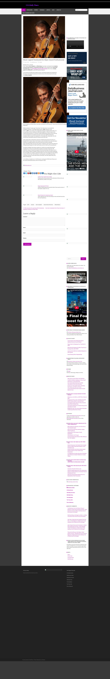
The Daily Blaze (70, 497)
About (53, 9)
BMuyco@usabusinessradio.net (73, 418)
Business (36, 9)
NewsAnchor (39, 659)
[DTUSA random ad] (44, 167)
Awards (32, 204)
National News (29, 9)
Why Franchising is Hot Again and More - (75, 515)
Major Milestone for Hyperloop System (45, 195)
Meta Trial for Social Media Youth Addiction (76, 378)
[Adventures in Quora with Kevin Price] (74, 361)
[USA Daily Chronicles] (72, 481)
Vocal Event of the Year (48, 204)
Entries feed (70, 556)
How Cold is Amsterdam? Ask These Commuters (54, 208)
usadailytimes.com (34, 62)
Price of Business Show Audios (28, 12)
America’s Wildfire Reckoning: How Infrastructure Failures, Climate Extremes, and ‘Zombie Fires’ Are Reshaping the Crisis (77, 472)
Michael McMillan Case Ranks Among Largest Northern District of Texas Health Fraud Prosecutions (76, 450)
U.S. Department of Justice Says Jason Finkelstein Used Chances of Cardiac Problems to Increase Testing (77, 455)
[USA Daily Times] (32, 5)
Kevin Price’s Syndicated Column (76, 461)
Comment (25, 216)
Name (24, 227)
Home (24, 9)
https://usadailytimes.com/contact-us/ (76, 268)
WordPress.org (70, 559)
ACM (28, 204)
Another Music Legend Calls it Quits (45, 176)
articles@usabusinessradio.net (76, 415)
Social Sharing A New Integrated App (75, 354)
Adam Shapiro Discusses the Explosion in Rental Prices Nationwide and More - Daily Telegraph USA (77, 526)
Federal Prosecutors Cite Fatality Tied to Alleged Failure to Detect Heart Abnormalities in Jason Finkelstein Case (77, 446)
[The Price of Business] (74, 332)
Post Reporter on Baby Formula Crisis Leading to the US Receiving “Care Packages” (77, 535)
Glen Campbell (39, 204)
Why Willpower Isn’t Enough (73, 435)
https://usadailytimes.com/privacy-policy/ (30, 572)
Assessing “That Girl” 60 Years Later (74, 468)
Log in (69, 554)
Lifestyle (48, 9)
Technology (42, 9)
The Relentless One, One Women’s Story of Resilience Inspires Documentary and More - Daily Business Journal (77, 509)
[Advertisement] (55, 670)
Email (24, 232)
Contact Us (59, 9)
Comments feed (71, 557)
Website (24, 238)
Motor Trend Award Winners (43, 186)
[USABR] (68, 371)
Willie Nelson (57, 204)
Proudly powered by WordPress (27, 659)
